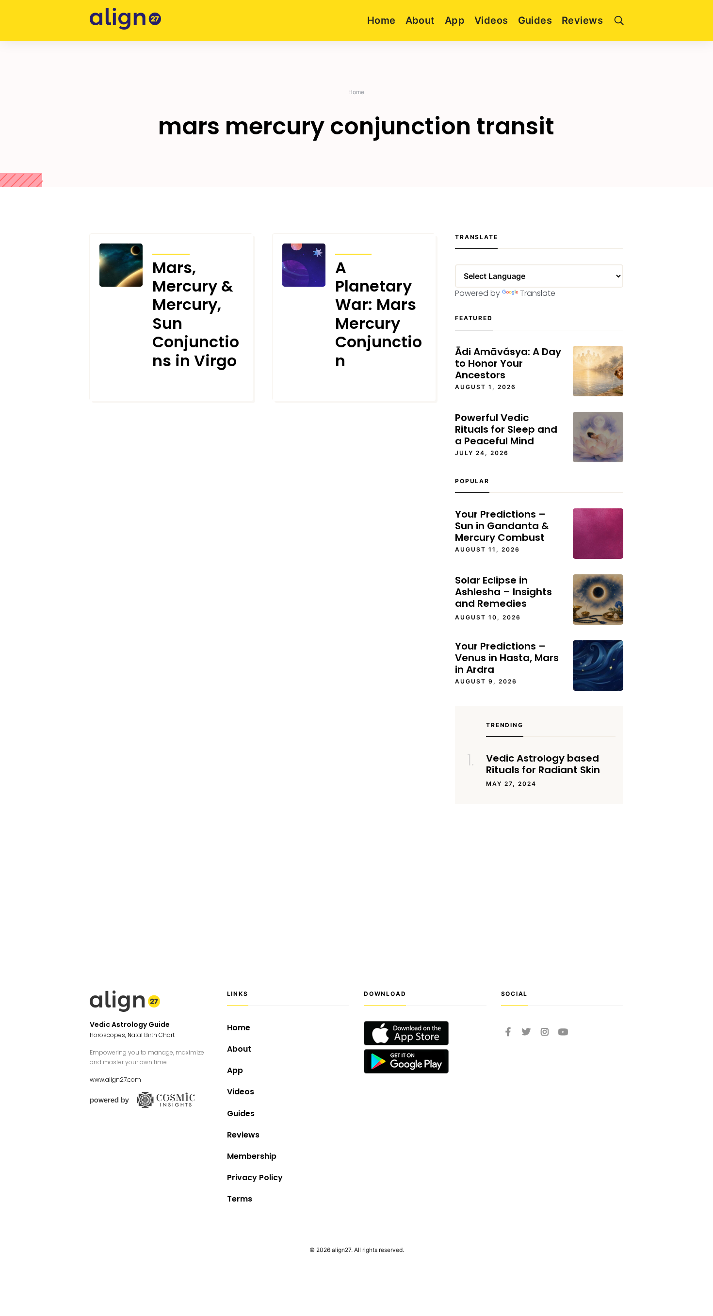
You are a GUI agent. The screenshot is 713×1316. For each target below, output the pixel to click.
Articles (353, 247)
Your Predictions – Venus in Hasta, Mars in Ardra (507, 657)
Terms (239, 1198)
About (420, 20)
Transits (171, 247)
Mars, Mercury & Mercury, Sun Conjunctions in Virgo (195, 314)
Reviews (582, 20)
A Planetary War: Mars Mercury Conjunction (378, 314)
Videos (491, 20)
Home (381, 20)
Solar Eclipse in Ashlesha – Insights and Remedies (503, 591)
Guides (535, 20)
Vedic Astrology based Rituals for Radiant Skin (543, 764)
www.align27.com (115, 1079)
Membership (251, 1156)
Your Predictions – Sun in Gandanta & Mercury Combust (502, 525)
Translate (537, 293)
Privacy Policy (255, 1177)
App (455, 20)
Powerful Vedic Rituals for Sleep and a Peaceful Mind (506, 429)
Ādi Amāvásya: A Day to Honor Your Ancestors (508, 363)
